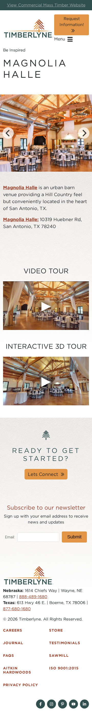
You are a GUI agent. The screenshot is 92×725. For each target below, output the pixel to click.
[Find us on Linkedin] (84, 704)
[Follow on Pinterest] (62, 704)
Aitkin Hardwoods (17, 670)
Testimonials (64, 643)
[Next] (83, 133)
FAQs (8, 655)
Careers (12, 630)
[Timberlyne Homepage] (28, 28)
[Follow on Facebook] (40, 704)
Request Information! (72, 21)
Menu (60, 39)
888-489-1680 (33, 596)
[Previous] (8, 133)
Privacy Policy (20, 685)
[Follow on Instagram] (51, 704)
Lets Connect (43, 474)
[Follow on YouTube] (73, 704)
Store (56, 630)
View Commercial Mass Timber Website (46, 5)
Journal (13, 643)
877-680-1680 (17, 608)
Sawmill (59, 655)
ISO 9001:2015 (64, 668)
